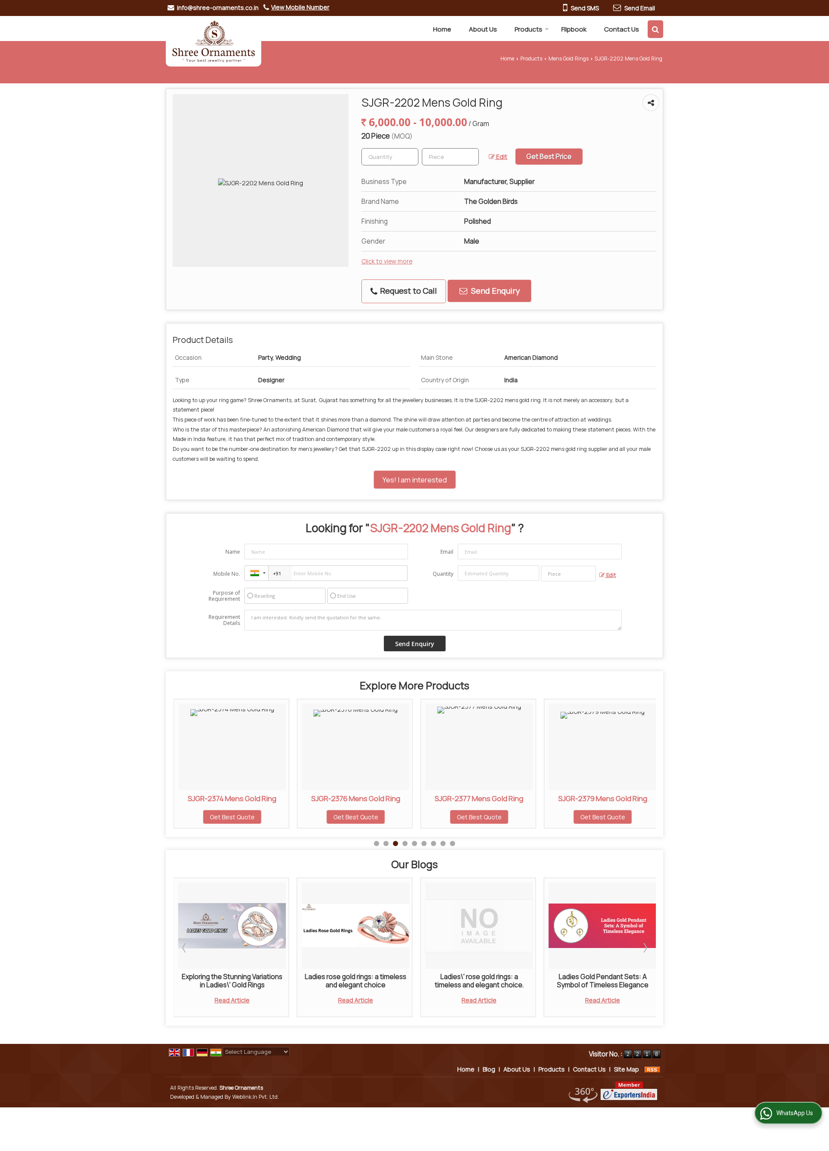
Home (442, 29)
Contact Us (621, 29)
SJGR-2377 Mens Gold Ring (357, 798)
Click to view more (386, 261)
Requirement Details (224, 620)
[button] (300, 7)
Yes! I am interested (415, 480)
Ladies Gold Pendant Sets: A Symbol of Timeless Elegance (476, 980)
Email (446, 551)
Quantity (443, 573)
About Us (483, 29)
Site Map (626, 1069)
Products (528, 29)
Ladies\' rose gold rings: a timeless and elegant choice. (353, 980)
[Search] (655, 29)
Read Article (229, 1000)
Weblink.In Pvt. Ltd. (255, 1096)
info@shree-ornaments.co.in (218, 7)
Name (232, 551)
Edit (501, 156)
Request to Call (407, 290)
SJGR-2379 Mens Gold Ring (480, 798)
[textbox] (450, 156)
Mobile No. (226, 573)
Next (645, 947)
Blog (489, 1069)
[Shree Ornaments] (213, 41)
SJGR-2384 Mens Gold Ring (603, 798)
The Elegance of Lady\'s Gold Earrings (600, 980)
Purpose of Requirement (224, 596)
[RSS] (652, 1069)
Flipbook (573, 29)
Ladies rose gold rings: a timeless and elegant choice (229, 980)
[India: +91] (256, 573)
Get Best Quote (233, 817)
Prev (185, 947)
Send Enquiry (494, 290)
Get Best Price (549, 156)
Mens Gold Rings (568, 58)
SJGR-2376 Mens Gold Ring (233, 798)
